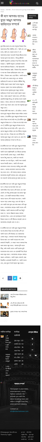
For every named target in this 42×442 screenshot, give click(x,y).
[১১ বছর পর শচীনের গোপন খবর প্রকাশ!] (2, 367)
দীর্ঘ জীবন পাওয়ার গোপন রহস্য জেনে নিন (35, 140)
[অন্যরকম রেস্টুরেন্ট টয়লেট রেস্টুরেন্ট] (29, 74)
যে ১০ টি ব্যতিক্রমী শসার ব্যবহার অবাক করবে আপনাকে (34, 106)
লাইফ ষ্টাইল (8, 10)
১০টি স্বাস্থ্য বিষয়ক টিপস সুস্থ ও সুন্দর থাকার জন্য (8, 342)
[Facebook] (10, 278)
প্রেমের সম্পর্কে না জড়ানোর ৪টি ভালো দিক (34, 39)
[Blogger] (32, 339)
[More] (20, 278)
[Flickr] (32, 350)
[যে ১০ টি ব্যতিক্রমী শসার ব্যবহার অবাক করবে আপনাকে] (29, 101)
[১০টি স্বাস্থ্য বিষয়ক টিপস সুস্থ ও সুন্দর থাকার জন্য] (2, 336)
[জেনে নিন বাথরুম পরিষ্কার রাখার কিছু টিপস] (5, 297)
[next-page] (5, 320)
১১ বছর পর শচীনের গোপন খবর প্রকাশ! (8, 370)
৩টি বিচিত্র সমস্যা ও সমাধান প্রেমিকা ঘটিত (35, 90)
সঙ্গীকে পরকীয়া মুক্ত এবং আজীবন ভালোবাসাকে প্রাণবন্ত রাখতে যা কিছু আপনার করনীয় (35, 58)
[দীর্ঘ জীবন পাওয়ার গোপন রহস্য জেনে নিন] (29, 136)
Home (2, 10)
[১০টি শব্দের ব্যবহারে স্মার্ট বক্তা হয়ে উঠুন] (29, 23)
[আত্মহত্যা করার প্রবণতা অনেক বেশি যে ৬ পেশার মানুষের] (29, 120)
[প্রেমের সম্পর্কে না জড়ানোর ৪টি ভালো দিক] (29, 36)
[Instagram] (30, 355)
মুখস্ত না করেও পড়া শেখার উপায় (18, 311)
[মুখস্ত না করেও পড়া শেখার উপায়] (5, 314)
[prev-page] (2, 320)
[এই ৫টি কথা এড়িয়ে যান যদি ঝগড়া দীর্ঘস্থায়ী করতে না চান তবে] (5, 305)
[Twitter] (15, 278)
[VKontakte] (35, 355)
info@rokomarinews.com (19, 411)
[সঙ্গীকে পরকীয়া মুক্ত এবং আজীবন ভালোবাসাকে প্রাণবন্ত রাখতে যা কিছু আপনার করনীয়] (29, 50)
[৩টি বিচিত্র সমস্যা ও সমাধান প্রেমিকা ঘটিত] (29, 86)
